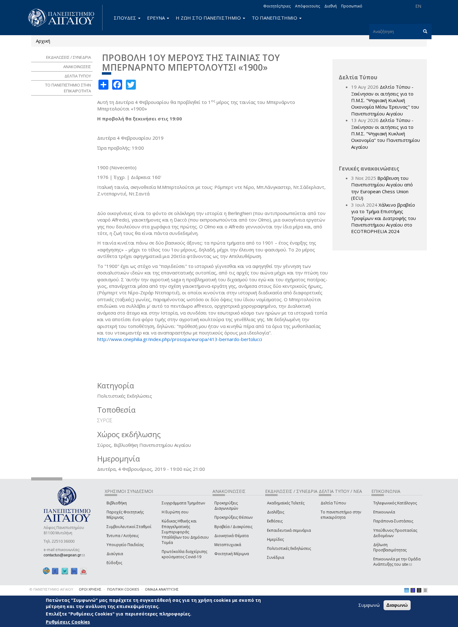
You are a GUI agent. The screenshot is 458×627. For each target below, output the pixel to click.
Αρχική (43, 41)
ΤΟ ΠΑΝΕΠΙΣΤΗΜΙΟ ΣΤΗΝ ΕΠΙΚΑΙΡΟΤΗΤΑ (68, 88)
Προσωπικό (351, 6)
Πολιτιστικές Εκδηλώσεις (289, 548)
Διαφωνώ (397, 605)
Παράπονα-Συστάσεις (393, 521)
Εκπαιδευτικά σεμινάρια (289, 530)
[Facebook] (55, 570)
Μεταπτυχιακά (227, 544)
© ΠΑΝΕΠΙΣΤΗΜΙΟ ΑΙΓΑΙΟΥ (51, 589)
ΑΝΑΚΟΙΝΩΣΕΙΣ (77, 66)
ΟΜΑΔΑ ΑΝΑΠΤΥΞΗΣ (162, 589)
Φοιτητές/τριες (277, 6)
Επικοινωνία (384, 512)
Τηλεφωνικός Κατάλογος (395, 503)
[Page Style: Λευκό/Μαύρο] (419, 590)
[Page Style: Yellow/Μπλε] (412, 590)
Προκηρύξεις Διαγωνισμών (226, 505)
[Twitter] (64, 570)
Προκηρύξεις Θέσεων (233, 517)
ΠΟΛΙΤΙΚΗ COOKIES (123, 589)
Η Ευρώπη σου (175, 512)
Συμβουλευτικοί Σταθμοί (129, 526)
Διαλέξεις (275, 512)
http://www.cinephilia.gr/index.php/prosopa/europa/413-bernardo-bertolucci (179, 339)
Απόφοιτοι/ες (307, 6)
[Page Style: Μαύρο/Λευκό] (425, 590)
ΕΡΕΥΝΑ (156, 18)
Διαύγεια (115, 553)
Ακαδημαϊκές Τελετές (285, 503)
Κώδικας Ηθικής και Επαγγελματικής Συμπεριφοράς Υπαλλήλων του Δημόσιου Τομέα (185, 531)
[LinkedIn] (74, 570)
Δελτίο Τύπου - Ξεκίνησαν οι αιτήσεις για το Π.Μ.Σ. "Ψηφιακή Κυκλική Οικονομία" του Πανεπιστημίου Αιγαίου (385, 133)
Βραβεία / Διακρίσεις (233, 526)
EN (418, 6)
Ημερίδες (275, 539)
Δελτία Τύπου (333, 503)
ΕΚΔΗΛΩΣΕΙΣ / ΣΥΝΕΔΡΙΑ (68, 57)
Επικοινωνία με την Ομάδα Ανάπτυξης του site (397, 561)
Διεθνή (330, 6)
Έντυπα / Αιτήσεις (123, 535)
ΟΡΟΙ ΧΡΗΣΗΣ (90, 589)
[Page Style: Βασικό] (406, 590)
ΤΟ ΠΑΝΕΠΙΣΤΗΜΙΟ (275, 18)
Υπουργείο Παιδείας (125, 544)
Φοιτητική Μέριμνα (231, 553)
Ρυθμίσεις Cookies (68, 622)
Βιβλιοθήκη (117, 503)
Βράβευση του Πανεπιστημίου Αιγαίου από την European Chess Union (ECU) (382, 188)
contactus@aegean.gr (64, 555)
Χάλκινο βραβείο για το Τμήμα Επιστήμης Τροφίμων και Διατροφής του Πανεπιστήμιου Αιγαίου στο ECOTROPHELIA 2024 (383, 218)
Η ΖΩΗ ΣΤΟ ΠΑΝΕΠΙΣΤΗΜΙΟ (209, 18)
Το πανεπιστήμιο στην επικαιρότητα (341, 514)
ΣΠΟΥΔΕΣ (125, 18)
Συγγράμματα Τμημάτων (183, 503)
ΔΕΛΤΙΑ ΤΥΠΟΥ (77, 76)
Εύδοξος (114, 562)
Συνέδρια (275, 557)
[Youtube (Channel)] (83, 570)
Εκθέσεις (275, 521)
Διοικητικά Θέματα (231, 535)
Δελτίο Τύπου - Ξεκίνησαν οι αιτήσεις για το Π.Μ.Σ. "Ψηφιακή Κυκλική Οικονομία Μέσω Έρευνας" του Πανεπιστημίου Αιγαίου (385, 100)
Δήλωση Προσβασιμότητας (390, 547)
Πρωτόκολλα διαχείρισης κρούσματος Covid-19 (184, 554)
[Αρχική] (64, 17)
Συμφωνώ (369, 605)
